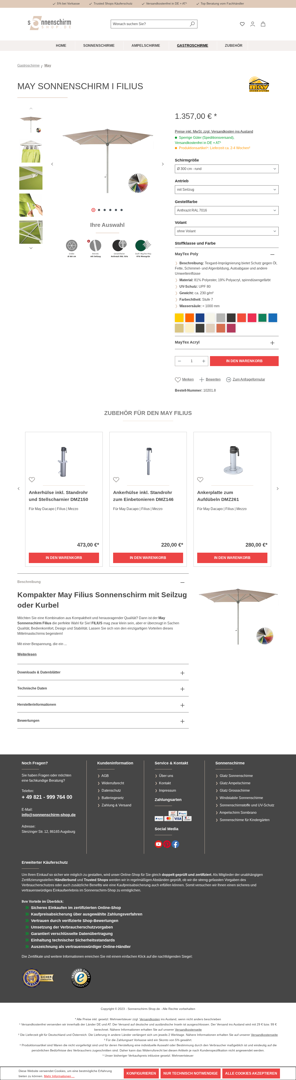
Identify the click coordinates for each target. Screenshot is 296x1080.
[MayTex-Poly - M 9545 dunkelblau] (200, 317)
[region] (92, 187)
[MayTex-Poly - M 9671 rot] (241, 317)
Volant (191, 222)
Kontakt (165, 783)
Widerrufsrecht (113, 783)
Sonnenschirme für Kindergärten (245, 820)
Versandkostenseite (188, 1029)
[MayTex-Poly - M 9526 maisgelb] (179, 317)
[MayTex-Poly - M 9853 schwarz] (200, 328)
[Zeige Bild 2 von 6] (99, 210)
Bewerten (213, 379)
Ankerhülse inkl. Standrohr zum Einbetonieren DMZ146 (143, 496)
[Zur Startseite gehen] (49, 23)
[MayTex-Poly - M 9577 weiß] (210, 317)
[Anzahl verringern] (179, 361)
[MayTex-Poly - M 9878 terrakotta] (220, 328)
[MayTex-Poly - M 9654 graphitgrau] (231, 317)
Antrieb (192, 181)
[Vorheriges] (52, 164)
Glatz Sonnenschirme (236, 776)
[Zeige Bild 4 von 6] (110, 210)
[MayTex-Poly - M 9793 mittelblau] (272, 317)
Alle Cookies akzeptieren (251, 1073)
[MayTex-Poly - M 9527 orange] (189, 317)
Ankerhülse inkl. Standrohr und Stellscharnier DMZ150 (58, 496)
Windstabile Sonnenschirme (241, 798)
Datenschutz (111, 790)
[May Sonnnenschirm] (107, 158)
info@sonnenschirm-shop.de (49, 815)
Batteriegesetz (113, 798)
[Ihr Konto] (252, 24)
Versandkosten (150, 1019)
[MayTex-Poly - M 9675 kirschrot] (252, 317)
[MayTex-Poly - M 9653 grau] (220, 317)
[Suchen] (192, 24)
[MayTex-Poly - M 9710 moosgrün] (262, 317)
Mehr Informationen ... (59, 1076)
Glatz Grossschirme (235, 790)
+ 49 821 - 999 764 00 (47, 797)
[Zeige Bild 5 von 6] (116, 210)
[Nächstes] (162, 164)
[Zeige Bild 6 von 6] (121, 210)
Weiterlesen (27, 654)
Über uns (166, 776)
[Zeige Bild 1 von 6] (93, 210)
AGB (105, 776)
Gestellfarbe (196, 201)
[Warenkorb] (263, 24)
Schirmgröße (197, 160)
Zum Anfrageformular (249, 379)
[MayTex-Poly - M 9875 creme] (210, 328)
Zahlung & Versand (116, 805)
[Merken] (31, 479)
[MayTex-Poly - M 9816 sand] (179, 328)
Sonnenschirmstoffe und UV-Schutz (247, 805)
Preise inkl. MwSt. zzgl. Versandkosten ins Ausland (214, 131)
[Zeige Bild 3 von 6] (105, 210)
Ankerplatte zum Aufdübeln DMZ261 (218, 496)
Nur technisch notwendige (190, 1073)
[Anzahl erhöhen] (203, 361)
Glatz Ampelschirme (235, 783)
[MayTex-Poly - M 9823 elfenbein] (189, 328)
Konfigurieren (141, 1073)
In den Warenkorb (244, 361)
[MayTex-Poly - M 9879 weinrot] (231, 328)
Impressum (167, 790)
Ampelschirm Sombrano (238, 812)
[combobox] (149, 24)
